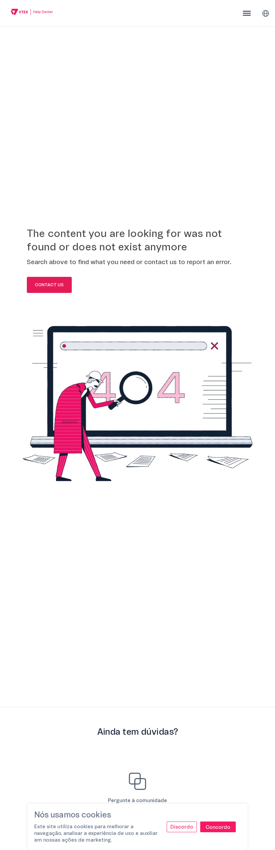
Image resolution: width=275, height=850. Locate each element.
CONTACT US (49, 285)
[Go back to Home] (32, 13)
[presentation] (246, 13)
